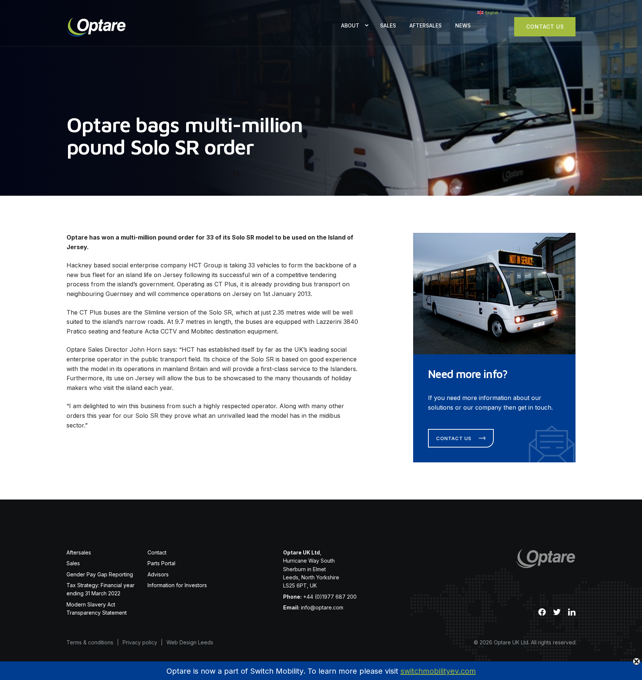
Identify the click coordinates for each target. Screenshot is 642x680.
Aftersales (425, 25)
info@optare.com (322, 607)
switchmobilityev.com (438, 671)
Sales (388, 25)
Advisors (158, 574)
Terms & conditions (90, 642)
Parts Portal (161, 563)
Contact (156, 552)
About (350, 25)
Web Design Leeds (189, 642)
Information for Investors (177, 585)
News (463, 25)
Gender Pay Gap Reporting (100, 574)
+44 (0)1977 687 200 (330, 596)
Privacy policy (140, 642)
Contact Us (545, 26)
